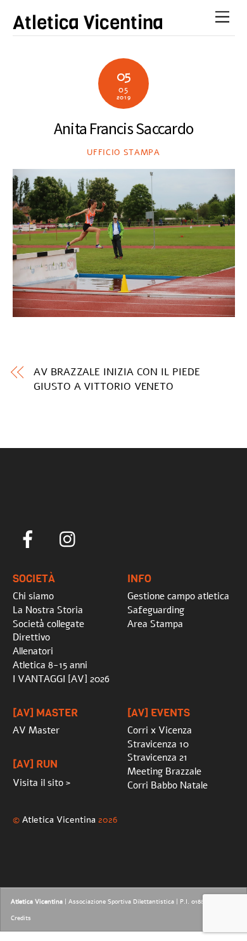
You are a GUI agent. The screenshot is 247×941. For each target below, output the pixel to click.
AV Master (36, 730)
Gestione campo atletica (178, 596)
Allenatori (33, 651)
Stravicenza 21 (157, 757)
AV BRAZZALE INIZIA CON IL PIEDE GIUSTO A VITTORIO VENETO (117, 379)
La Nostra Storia (48, 610)
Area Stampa (155, 624)
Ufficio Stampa (123, 152)
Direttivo (31, 637)
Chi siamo (33, 596)
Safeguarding (155, 610)
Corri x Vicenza (159, 730)
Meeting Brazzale (164, 771)
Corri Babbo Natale (167, 785)
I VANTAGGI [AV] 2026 (61, 679)
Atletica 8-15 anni (50, 665)
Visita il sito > (41, 782)
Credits (21, 918)
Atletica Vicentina (59, 819)
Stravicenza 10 (158, 744)
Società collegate (48, 624)
